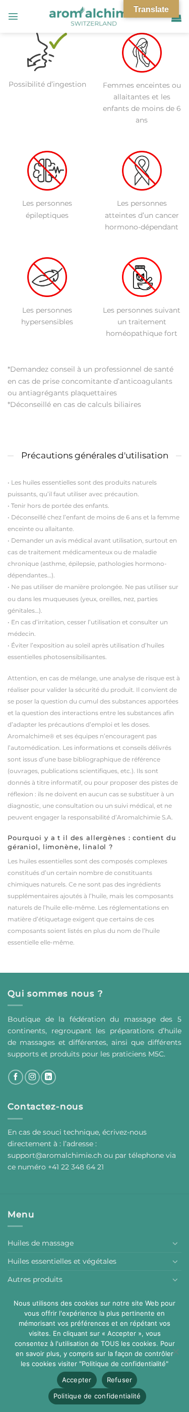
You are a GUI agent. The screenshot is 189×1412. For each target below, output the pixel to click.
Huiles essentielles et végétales (62, 1261)
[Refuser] (175, 1354)
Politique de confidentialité (97, 1396)
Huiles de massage (41, 1243)
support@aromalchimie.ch (56, 1155)
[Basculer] (175, 1243)
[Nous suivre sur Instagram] (32, 1077)
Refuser (120, 1380)
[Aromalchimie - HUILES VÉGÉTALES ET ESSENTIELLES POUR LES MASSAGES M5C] (95, 16)
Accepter (77, 1380)
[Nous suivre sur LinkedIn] (48, 1077)
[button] (13, 16)
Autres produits (35, 1279)
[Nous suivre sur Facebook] (15, 1077)
